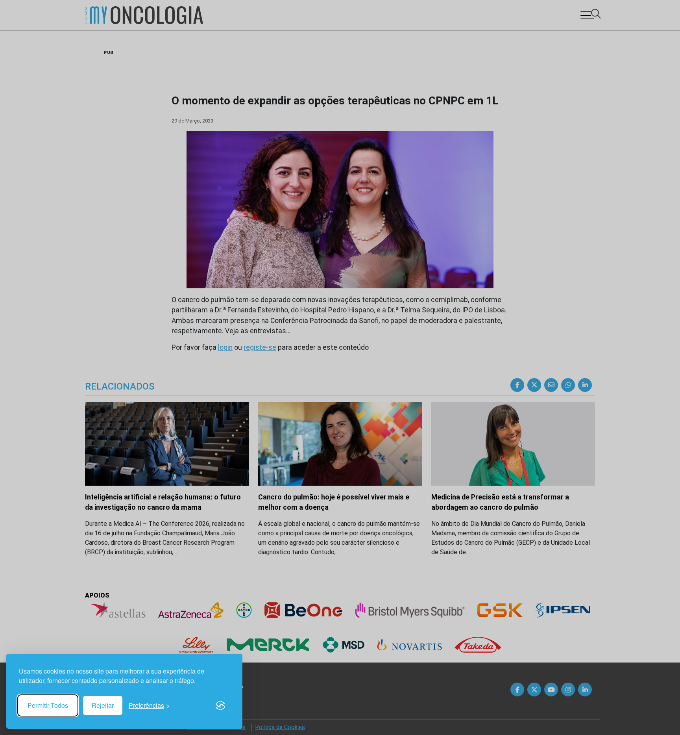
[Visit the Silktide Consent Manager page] (220, 705)
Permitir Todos (48, 705)
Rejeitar (103, 705)
